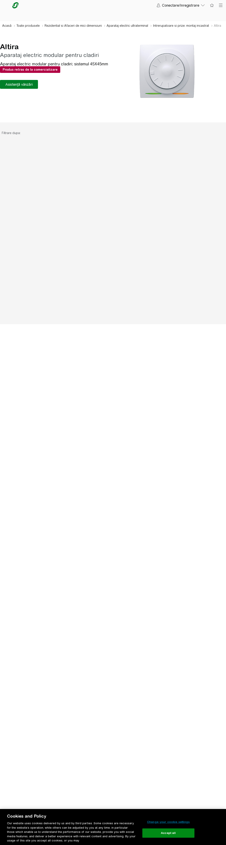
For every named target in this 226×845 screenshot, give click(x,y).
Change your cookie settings (168, 822)
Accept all (168, 833)
